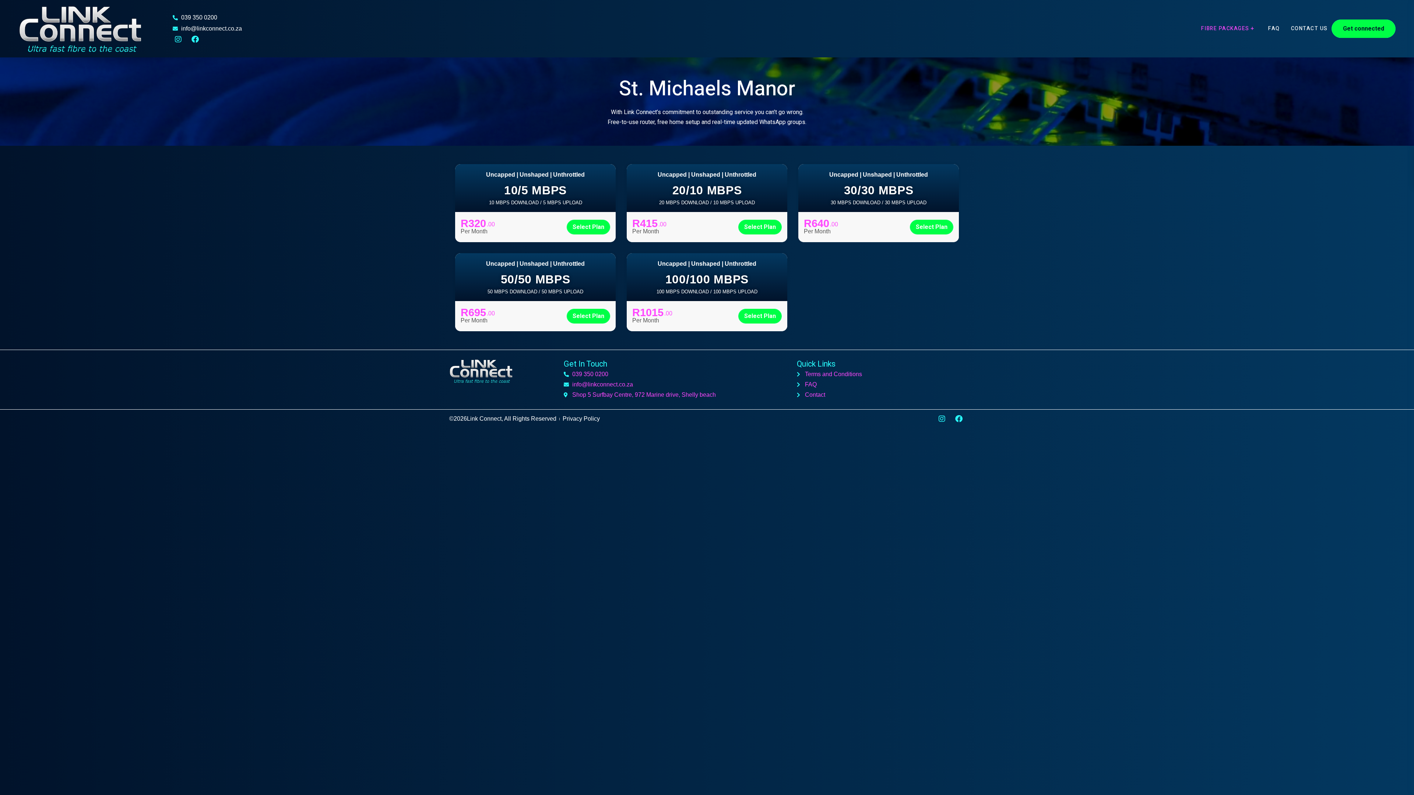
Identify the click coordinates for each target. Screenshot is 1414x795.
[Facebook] (195, 39)
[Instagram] (178, 39)
